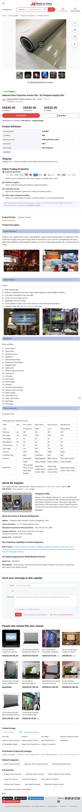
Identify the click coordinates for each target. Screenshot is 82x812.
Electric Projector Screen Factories (59, 774)
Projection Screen (43, 16)
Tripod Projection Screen (12, 764)
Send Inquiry (21, 115)
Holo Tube (5, 737)
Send (18, 615)
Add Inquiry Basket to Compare (41, 82)
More (4, 793)
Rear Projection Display (32, 784)
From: (12, 585)
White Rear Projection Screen (54, 784)
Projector (17, 547)
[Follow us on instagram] (72, 798)
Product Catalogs (32, 732)
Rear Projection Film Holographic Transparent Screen (50, 652)
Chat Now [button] (62, 116)
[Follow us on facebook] (66, 798)
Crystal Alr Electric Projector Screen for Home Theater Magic (70, 683)
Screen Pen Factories (11, 779)
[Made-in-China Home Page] (41, 4)
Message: (11, 597)
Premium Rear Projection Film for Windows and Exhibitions (30, 714)
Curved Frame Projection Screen (13, 549)
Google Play (20, 798)
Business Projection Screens (69, 737)
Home (4, 16)
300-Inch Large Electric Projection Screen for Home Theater (69, 652)
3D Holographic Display (10, 744)
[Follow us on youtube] (75, 798)
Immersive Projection (52, 547)
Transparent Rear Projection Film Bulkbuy (17, 789)
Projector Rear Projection (12, 784)
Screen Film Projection (29, 779)
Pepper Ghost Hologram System (31, 744)
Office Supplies (13, 16)
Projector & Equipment (27, 16)
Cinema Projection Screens (11, 740)
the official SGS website (52, 486)
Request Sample (38, 120)
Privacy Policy (74, 806)
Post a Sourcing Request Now (61, 615)
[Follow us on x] (69, 798)
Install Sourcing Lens (12, 801)
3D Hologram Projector (54, 549)
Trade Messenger (36, 798)
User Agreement (52, 806)
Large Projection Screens (30, 740)
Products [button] (22, 9)
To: (13, 591)
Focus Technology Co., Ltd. (26, 806)
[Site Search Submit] (51, 9)
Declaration (63, 806)
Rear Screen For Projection (50, 779)
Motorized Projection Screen (61, 764)
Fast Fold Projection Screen (36, 549)
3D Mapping (39, 547)
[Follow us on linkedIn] (58, 801)
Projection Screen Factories (35, 774)
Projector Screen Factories (12, 774)
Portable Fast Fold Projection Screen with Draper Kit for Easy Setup (10, 652)
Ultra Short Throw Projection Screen (36, 764)
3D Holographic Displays (15, 552)
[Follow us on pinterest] (78, 798)
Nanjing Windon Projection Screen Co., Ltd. (21, 99)
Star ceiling (44, 737)
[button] (3, 3)
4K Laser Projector (28, 547)
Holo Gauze (64, 740)
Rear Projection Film (47, 740)
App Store (7, 798)
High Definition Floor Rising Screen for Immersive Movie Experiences (51, 683)
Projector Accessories (48, 744)
